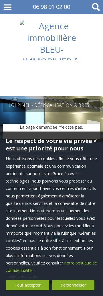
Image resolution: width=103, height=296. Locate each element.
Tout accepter (28, 285)
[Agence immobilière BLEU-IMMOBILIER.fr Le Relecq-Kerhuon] (51, 85)
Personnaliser (73, 285)
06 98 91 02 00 (51, 7)
